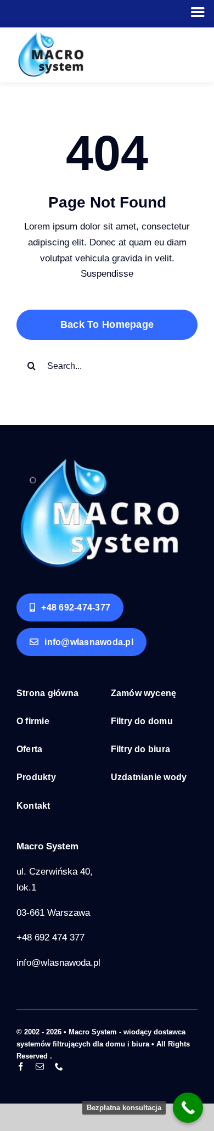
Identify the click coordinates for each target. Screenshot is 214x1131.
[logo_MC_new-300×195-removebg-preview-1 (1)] (50, 36)
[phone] (59, 1066)
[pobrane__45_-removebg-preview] (98, 462)
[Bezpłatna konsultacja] (188, 1108)
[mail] (40, 1066)
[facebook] (20, 1066)
